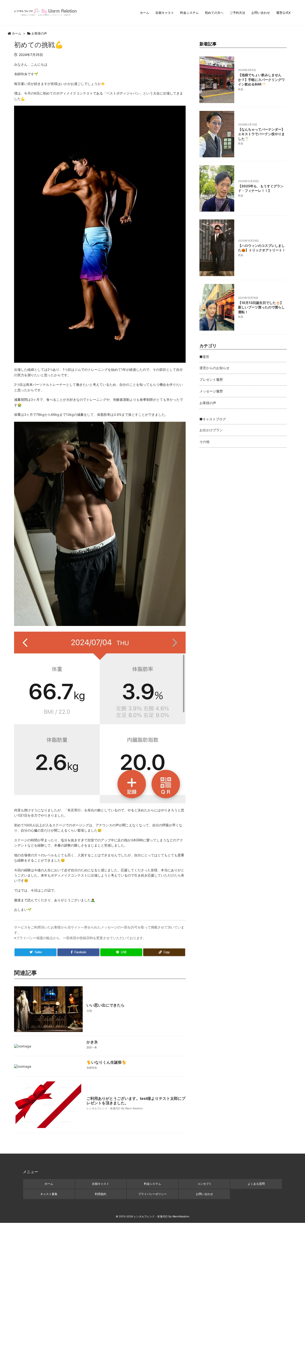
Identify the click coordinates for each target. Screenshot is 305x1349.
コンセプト (204, 1183)
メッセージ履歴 (211, 391)
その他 (204, 442)
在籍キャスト (164, 13)
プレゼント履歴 (211, 379)
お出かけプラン (211, 430)
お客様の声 (39, 33)
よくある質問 (256, 1183)
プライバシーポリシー (152, 1194)
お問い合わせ (260, 13)
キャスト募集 (48, 1194)
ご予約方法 (237, 13)
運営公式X (283, 13)
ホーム (144, 13)
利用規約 (100, 1194)
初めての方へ (214, 13)
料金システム (189, 13)
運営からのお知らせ (214, 368)
